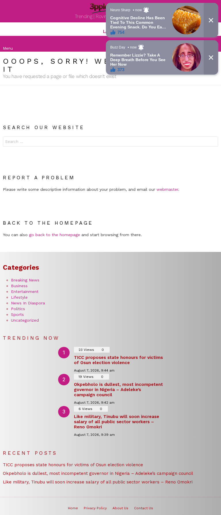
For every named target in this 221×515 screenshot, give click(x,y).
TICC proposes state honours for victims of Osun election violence (118, 360)
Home (73, 508)
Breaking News (25, 280)
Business (19, 285)
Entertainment (25, 291)
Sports (17, 314)
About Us (120, 508)
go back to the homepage (54, 234)
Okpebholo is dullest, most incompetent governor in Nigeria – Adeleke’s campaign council (118, 389)
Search (212, 142)
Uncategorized (25, 320)
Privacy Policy (95, 508)
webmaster (167, 189)
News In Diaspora (28, 303)
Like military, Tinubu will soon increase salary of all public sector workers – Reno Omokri (116, 422)
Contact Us (143, 508)
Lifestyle (19, 297)
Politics (18, 308)
